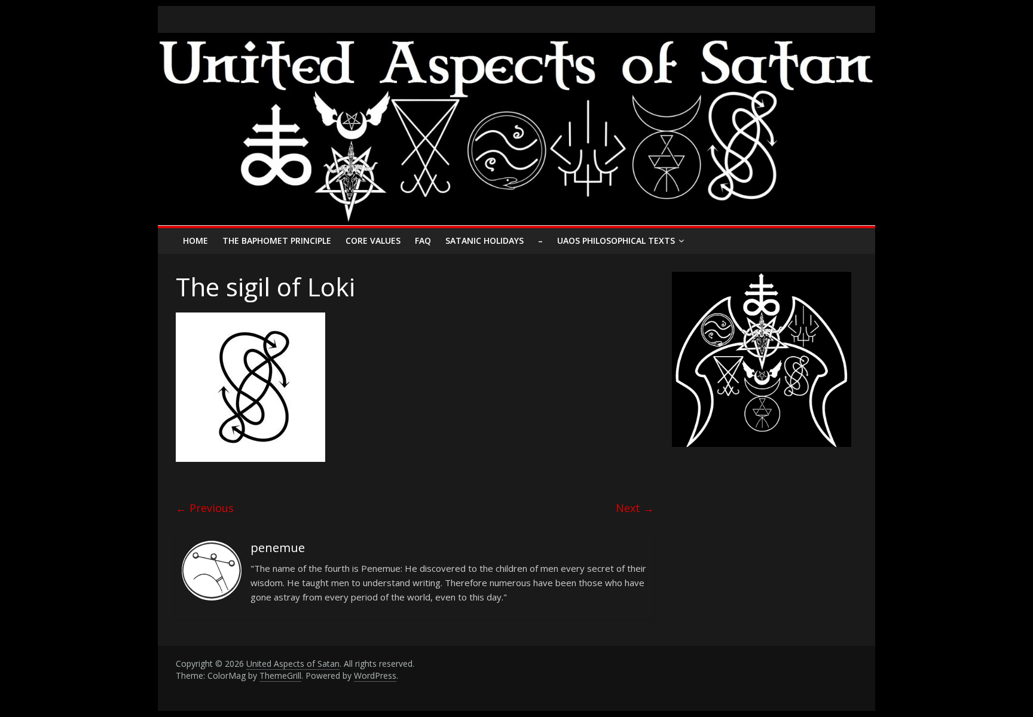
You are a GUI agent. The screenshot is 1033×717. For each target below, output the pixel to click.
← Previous (205, 508)
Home (195, 240)
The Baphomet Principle (276, 240)
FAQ (423, 240)
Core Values (373, 240)
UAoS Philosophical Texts (616, 240)
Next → (635, 508)
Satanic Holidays (484, 240)
